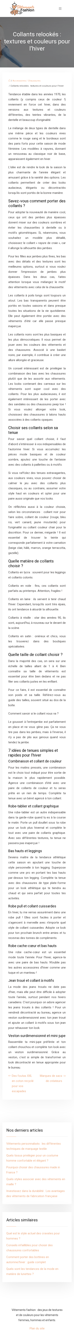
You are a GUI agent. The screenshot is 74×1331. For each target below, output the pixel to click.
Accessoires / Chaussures (26, 80)
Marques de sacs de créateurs (51, 1078)
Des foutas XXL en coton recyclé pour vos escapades (23, 1083)
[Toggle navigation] (60, 8)
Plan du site (37, 1328)
